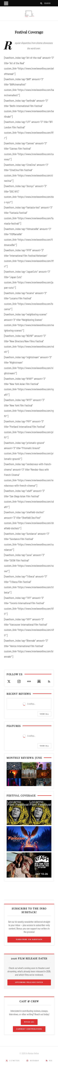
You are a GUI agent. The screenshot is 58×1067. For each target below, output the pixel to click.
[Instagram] (19, 681)
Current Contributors (29, 1029)
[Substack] (39, 681)
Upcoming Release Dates (29, 982)
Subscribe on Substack (29, 939)
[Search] (41, 3)
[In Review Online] (29, 13)
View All (44, 714)
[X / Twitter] (9, 681)
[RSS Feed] (49, 681)
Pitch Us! (29, 1022)
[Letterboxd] (29, 681)
